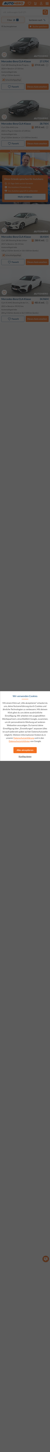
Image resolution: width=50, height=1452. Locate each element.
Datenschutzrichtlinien (19, 741)
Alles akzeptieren (25, 750)
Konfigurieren (25, 756)
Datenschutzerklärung (23, 738)
